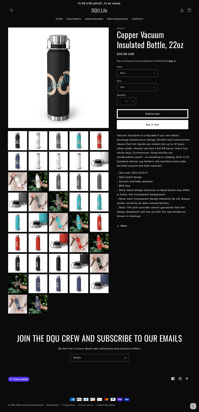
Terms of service (85, 405)
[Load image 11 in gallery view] (17, 181)
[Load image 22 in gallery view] (38, 222)
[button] (11, 10)
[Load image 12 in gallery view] (38, 181)
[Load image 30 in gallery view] (99, 242)
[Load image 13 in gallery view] (58, 181)
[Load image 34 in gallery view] (78, 263)
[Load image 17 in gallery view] (38, 202)
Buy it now (152, 124)
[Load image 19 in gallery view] (78, 202)
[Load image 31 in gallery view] (17, 263)
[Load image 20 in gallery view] (99, 202)
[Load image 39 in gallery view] (78, 283)
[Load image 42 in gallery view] (38, 304)
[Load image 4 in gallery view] (78, 140)
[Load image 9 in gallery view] (78, 161)
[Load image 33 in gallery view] (58, 263)
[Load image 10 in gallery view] (99, 161)
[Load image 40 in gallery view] (99, 283)
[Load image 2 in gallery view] (38, 140)
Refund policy (52, 405)
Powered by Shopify (34, 405)
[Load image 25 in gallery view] (99, 222)
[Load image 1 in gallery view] (17, 140)
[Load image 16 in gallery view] (17, 202)
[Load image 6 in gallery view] (17, 161)
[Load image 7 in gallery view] (38, 161)
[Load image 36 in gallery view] (17, 283)
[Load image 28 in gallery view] (58, 242)
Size (119, 81)
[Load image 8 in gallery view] (58, 161)
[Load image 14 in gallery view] (78, 181)
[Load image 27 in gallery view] (38, 242)
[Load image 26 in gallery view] (17, 242)
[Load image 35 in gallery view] (99, 263)
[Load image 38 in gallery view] (58, 283)
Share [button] (123, 225)
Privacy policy (68, 405)
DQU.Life (20, 405)
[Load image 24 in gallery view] (78, 222)
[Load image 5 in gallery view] (99, 140)
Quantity (121, 95)
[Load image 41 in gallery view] (17, 304)
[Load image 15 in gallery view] (99, 181)
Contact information (106, 405)
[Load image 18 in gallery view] (58, 202)
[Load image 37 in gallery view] (38, 283)
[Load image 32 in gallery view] (38, 263)
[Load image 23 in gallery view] (58, 222)
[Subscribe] (125, 358)
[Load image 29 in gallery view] (78, 242)
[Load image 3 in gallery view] (58, 140)
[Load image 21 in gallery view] (17, 222)
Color (119, 66)
